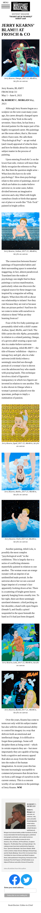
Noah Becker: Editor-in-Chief (20, 905)
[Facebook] (14, 880)
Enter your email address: (14, 887)
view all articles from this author (15, 868)
